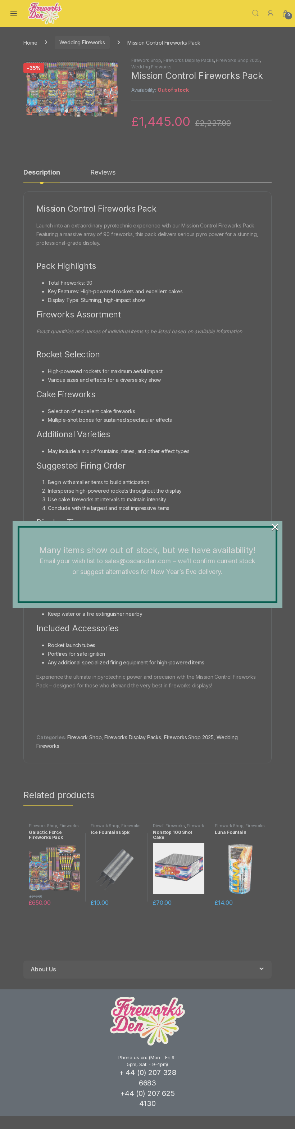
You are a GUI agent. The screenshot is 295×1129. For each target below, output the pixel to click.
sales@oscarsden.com (138, 561)
